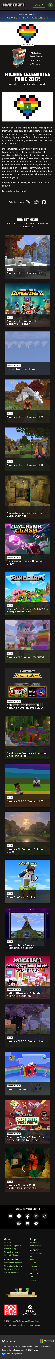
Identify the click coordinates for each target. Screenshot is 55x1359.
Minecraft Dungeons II (12, 1246)
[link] (10, 1216)
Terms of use (45, 1346)
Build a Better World (11, 1269)
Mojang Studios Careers (13, 1266)
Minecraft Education (11, 1255)
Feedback (33, 1259)
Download (33, 1266)
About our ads (18, 1350)
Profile (32, 1277)
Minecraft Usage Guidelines (14, 1325)
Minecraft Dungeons (11, 1249)
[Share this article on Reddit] (36, 202)
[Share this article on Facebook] (44, 202)
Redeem (33, 1280)
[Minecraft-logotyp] (13, 5)
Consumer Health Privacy (28, 1346)
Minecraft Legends (11, 1252)
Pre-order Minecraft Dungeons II (26, 17)
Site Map (33, 1263)
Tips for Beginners (36, 1253)
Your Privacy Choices (14, 1354)
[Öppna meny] (50, 5)
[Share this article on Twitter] (28, 202)
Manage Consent (33, 1325)
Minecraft (7, 1242)
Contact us (33, 1269)
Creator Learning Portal (13, 1263)
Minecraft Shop (35, 1246)
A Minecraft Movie (11, 1272)
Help (31, 1256)
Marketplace (34, 1242)
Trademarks (6, 1350)
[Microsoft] (47, 1340)
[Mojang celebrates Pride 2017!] (27, 106)
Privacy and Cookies (9, 1346)
